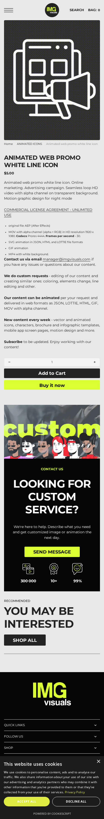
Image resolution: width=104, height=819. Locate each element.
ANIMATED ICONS (29, 144)
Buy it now (52, 385)
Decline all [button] (76, 801)
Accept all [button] (26, 801)
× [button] (98, 761)
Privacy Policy (75, 792)
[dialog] (52, 787)
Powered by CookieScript (52, 813)
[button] (10, 10)
